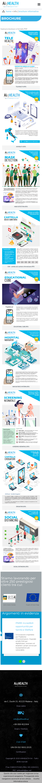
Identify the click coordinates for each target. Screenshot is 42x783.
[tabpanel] (21, 637)
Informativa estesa (20, 781)
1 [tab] (19, 661)
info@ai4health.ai (21, 719)
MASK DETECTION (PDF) (21, 206)
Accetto (36, 779)
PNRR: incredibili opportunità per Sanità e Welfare (24, 626)
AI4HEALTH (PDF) (21, 147)
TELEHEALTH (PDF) (21, 87)
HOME (8, 11)
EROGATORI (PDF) (21, 506)
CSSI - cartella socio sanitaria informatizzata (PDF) (21, 266)
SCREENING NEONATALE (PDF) (21, 446)
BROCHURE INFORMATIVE (29, 11)
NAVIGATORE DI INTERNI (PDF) (21, 387)
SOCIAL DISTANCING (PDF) (21, 567)
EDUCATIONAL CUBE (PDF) (21, 327)
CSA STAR (21, 742)
